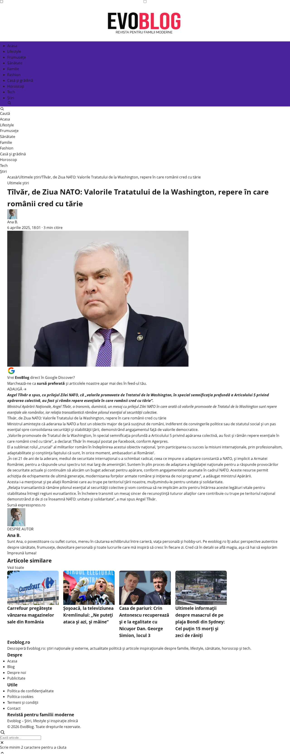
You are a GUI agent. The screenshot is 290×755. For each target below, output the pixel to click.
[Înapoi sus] (145, 752)
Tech (11, 91)
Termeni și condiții (22, 702)
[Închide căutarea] (145, 743)
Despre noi (16, 672)
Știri (10, 97)
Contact (14, 708)
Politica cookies (20, 696)
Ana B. (12, 221)
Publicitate (16, 678)
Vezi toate (15, 567)
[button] (145, 103)
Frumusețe (16, 57)
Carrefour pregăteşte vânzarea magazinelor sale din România (30, 615)
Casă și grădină (20, 80)
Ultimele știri (29, 177)
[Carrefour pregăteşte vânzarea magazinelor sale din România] (33, 588)
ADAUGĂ (17, 389)
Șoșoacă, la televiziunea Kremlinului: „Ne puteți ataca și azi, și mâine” (88, 615)
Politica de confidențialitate (30, 690)
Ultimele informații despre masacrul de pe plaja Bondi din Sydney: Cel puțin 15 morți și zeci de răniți (200, 621)
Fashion (14, 74)
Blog (11, 666)
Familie (13, 68)
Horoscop (15, 86)
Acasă (12, 177)
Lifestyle (14, 51)
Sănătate (14, 62)
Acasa (12, 45)
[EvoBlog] (145, 22)
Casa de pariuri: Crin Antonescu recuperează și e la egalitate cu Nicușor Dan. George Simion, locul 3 (144, 621)
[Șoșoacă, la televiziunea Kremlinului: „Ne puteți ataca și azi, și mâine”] (89, 588)
